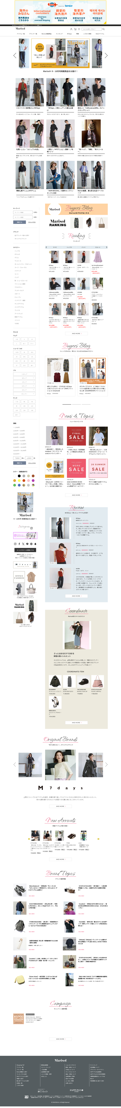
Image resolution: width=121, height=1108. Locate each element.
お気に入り (44, 1076)
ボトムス (17, 254)
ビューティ (18, 297)
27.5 (24, 365)
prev (16, 55)
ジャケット (18, 271)
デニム (17, 257)
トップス (17, 251)
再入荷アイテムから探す (23, 1081)
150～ (16, 415)
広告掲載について (94, 1067)
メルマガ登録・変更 (46, 1074)
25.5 (17, 361)
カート (75, 29)
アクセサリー (18, 287)
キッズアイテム (19, 304)
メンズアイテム (19, 307)
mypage (71, 29)
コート (17, 274)
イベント (17, 320)
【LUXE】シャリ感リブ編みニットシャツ (60, 845)
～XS (16, 339)
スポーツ (17, 294)
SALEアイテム (100, 34)
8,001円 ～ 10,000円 (19, 441)
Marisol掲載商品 (47, 34)
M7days (69, 34)
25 (32, 357)
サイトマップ (93, 1065)
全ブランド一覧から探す (22, 235)
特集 (77, 34)
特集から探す (20, 1078)
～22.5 (16, 352)
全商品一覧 (19, 1083)
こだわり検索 (87, 34)
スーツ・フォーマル (21, 267)
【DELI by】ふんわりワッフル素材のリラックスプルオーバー (48, 846)
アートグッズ (18, 313)
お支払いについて (70, 1069)
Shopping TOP (20, 1065)
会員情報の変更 (45, 1072)
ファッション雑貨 (20, 284)
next (105, 55)
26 (24, 361)
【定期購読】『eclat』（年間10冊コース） (84, 845)
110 (32, 406)
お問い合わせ (69, 1083)
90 (32, 401)
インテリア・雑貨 (20, 300)
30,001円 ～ (16, 454)
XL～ (24, 343)
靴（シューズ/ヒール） (21, 281)
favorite (79, 29)
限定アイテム (18, 317)
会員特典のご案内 (70, 1076)
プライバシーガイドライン (97, 1069)
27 (16, 365)
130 (24, 410)
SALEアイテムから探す (22, 1076)
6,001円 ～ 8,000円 (19, 437)
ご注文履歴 (44, 1069)
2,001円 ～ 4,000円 (19, 431)
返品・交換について (71, 1074)
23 (24, 352)
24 (16, 357)
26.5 (32, 361)
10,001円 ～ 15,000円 (19, 444)
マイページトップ (45, 1067)
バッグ (17, 277)
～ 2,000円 (16, 427)
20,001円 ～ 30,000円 (19, 450)
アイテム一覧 (21, 34)
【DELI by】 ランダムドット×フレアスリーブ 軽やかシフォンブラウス (36, 847)
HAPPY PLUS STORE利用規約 (97, 1074)
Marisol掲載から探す (22, 1072)
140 (32, 410)
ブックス (17, 310)
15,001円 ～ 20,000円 (19, 447)
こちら (73, 1097)
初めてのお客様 (70, 1078)
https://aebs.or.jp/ (79, 1097)
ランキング (59, 34)
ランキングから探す (22, 1074)
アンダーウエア (19, 290)
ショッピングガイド (71, 1065)
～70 (16, 401)
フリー (32, 343)
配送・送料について (71, 1067)
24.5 (24, 357)
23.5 (32, 352)
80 (24, 401)
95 (16, 406)
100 (24, 406)
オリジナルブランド (21, 239)
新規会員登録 (44, 1065)
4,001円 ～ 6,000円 (19, 434)
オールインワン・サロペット (23, 264)
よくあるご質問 (70, 1081)
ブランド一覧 (33, 34)
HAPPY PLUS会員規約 (95, 1072)
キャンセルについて (71, 1072)
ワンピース (18, 261)
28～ (32, 365)
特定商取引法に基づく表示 (97, 1081)
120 (17, 410)
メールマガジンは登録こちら (25, 550)
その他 (17, 323)
